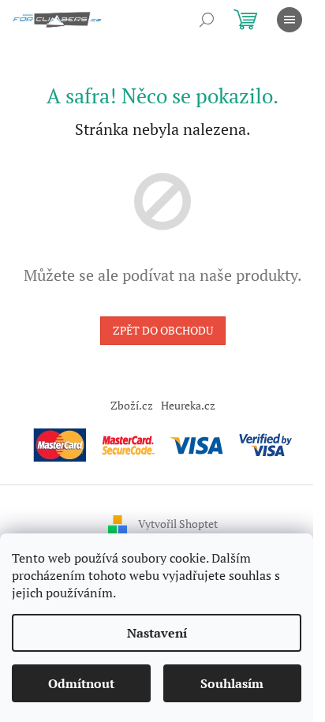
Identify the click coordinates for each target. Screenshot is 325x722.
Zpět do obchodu (163, 330)
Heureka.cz (188, 405)
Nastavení (157, 633)
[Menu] (289, 20)
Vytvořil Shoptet (178, 523)
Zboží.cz (131, 405)
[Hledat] (206, 20)
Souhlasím (231, 683)
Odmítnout (81, 683)
